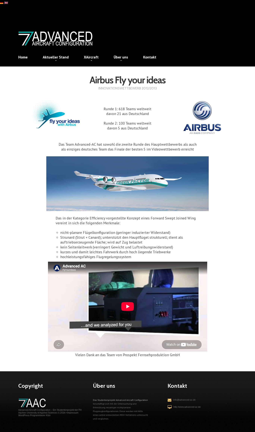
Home (23, 57)
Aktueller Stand (56, 57)
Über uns (121, 57)
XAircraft (91, 57)
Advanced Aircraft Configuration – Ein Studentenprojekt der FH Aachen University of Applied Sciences (50, 411)
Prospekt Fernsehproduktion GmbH (151, 354)
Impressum (72, 412)
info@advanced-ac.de (184, 400)
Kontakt (149, 57)
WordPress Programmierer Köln (34, 415)
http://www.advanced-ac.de (187, 407)
